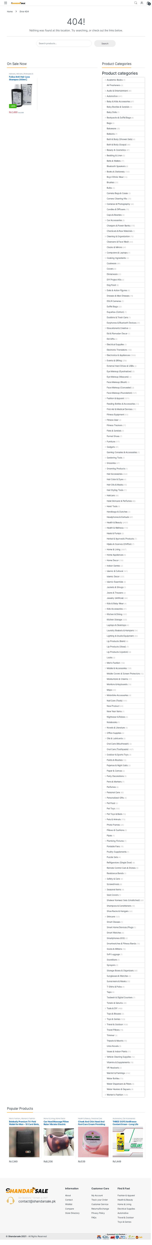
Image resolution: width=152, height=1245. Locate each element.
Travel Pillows (113, 1029)
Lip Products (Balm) (116, 641)
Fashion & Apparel (115, 398)
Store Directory (72, 1213)
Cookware (111, 263)
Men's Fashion (113, 663)
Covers (110, 268)
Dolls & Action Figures (117, 290)
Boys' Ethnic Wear (115, 177)
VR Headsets (113, 1067)
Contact (69, 1199)
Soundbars (112, 959)
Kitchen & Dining (114, 614)
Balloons (111, 134)
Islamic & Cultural (115, 571)
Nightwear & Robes (116, 717)
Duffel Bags (112, 306)
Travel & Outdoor (115, 1024)
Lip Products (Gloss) (116, 646)
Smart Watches (114, 932)
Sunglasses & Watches (117, 976)
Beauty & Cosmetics (116, 150)
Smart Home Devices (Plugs (120, 927)
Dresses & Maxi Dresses (118, 295)
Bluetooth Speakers (116, 166)
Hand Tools (112, 506)
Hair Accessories (114, 474)
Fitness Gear (112, 420)
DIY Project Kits (114, 279)
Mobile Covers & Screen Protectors (123, 673)
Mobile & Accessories (117, 668)
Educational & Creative (117, 328)
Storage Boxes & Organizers (120, 970)
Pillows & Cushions (115, 830)
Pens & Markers (114, 781)
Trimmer (110, 1035)
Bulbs (109, 188)
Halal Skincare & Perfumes (119, 501)
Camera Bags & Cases (117, 193)
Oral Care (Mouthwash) (118, 743)
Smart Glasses (113, 922)
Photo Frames (113, 824)
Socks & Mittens (114, 949)
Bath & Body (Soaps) (116, 144)
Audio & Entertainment (117, 90)
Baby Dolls (112, 112)
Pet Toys (111, 808)
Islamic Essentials (115, 581)
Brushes (110, 182)
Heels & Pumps (114, 533)
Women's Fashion (115, 1094)
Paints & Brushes (115, 760)
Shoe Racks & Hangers (117, 911)
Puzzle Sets (112, 857)
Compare (69, 1208)
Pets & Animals (114, 819)
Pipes (109, 835)
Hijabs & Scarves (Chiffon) (119, 544)
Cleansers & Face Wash (118, 241)
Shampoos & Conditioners (119, 905)
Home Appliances (115, 554)
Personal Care (113, 792)
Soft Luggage (113, 954)
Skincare (111, 916)
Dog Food (111, 285)
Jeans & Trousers (115, 592)
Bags (109, 123)
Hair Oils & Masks (115, 484)
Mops (109, 690)
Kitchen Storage (114, 619)
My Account (97, 1195)
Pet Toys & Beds (114, 814)
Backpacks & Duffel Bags (119, 117)
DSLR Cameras (114, 301)
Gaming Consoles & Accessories (122, 452)
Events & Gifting (114, 360)
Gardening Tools (114, 457)
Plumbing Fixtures (115, 841)
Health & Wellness (115, 527)
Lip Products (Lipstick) (117, 652)
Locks (109, 657)
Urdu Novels (112, 1046)
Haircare (12, 74)
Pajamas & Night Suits (117, 765)
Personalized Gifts (115, 797)
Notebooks (112, 722)
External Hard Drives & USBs (120, 366)
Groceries (111, 463)
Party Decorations (115, 776)
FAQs (93, 1217)
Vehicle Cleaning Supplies (119, 1056)
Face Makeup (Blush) (117, 382)
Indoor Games (113, 565)
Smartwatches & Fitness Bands (121, 943)
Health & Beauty (114, 522)
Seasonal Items (114, 889)
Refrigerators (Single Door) (119, 862)
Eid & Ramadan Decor (117, 333)
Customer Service (99, 1204)
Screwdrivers (113, 884)
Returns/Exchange (100, 1208)
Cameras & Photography (118, 204)
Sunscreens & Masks (116, 981)
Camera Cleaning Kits (117, 198)
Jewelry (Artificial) (115, 598)
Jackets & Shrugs (115, 587)
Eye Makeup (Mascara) (118, 376)
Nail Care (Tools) (114, 700)
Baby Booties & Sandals (118, 107)
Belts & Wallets (114, 161)
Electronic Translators (117, 349)
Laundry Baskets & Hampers (120, 630)
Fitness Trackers (114, 425)
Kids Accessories (115, 609)
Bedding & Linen (114, 155)
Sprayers (111, 965)
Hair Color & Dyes (115, 479)
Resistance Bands (115, 873)
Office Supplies (114, 733)
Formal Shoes (113, 436)
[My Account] (142, 3)
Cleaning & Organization (118, 236)
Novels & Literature (116, 727)
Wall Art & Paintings (116, 1073)
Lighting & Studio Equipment (120, 636)
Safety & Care (113, 878)
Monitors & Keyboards (117, 684)
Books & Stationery (116, 171)
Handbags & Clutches (117, 511)
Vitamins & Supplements (118, 1062)
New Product (113, 706)
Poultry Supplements (116, 851)
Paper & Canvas (114, 770)
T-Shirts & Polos (114, 986)
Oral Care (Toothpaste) (118, 749)
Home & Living (113, 549)
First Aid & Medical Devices (119, 409)
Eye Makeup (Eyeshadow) (119, 371)
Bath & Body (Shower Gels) (119, 139)
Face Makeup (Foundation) (119, 393)
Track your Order (99, 1199)
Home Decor (112, 560)
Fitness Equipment (115, 414)
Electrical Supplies (115, 344)
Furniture (111, 441)
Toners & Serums (115, 1003)
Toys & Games (113, 1019)
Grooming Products (116, 468)
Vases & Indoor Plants (117, 1051)
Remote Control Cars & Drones (121, 868)
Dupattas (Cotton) (115, 312)
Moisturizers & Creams (117, 679)
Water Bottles (113, 1078)
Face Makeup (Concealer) (119, 387)
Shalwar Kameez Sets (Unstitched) (123, 900)
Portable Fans (113, 846)
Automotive (112, 96)
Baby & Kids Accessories (118, 101)
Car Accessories (114, 220)
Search (135, 2)
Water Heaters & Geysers (118, 1089)
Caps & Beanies (114, 215)
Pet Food (111, 803)
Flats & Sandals (114, 430)
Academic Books (115, 79)
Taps (109, 992)
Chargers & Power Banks (118, 225)
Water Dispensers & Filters (119, 1083)
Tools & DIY (112, 1008)
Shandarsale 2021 (17, 1236)
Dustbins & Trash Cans (117, 317)
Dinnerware (112, 274)
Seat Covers (112, 895)
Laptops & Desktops (116, 625)
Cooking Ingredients (116, 258)
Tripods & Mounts (115, 1040)
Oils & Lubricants (115, 738)
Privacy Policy (98, 1213)
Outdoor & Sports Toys (117, 754)
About (68, 1195)
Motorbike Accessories (117, 695)
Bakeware (111, 128)
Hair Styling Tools (115, 490)
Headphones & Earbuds (118, 517)
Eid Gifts (111, 339)
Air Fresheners (113, 85)
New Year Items (114, 711)
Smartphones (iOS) (116, 938)
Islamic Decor (113, 576)
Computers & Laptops (117, 252)
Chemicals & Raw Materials (119, 231)
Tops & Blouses (114, 1013)
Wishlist (68, 1204)
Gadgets (111, 447)
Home (9, 11)
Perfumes (111, 787)
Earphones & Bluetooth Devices (121, 322)
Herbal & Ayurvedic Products (120, 538)
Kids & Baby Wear (115, 603)
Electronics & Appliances (118, 355)
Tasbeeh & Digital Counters (119, 997)
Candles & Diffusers (116, 209)
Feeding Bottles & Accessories (121, 403)
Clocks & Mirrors (114, 247)
